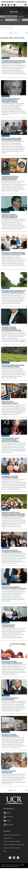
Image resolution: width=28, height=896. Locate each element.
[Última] (26, 33)
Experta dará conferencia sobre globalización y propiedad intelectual (11, 100)
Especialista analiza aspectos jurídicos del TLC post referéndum (10, 216)
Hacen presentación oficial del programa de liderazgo (11, 138)
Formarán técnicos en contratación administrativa (12, 550)
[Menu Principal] (25, 5)
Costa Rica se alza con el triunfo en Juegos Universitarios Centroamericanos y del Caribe (13, 513)
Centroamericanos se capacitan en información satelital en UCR (13, 61)
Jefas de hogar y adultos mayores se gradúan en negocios (14, 587)
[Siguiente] (25, 33)
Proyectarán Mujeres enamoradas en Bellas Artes (12, 661)
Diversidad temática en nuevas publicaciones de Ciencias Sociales (10, 177)
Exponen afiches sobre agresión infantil (10, 402)
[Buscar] (16, 16)
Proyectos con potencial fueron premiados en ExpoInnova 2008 (13, 253)
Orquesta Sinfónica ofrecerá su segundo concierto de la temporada (11, 328)
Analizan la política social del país (9, 771)
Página (10, 33)
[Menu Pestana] (14, 4)
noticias (6, 27)
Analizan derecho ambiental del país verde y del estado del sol (13, 291)
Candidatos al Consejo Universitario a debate (10, 476)
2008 (11, 27)
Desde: (2, 20)
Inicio (3, 27)
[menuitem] (7, 812)
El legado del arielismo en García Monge (10, 698)
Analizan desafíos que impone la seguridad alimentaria (13, 365)
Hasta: (19, 20)
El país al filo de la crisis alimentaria (8, 625)
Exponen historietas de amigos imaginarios (10, 734)
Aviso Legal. (21, 864)
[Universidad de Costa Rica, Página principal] (14, 1)
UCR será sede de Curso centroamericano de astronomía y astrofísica (10, 439)
